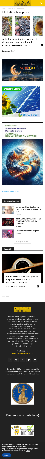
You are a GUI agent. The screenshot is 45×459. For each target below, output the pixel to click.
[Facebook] (10, 360)
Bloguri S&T (8, 249)
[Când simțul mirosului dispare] (8, 234)
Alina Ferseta (11, 286)
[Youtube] (35, 360)
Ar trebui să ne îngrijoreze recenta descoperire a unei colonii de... (20, 40)
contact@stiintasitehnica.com (22, 353)
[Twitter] (28, 360)
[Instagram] (16, 360)
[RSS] (22, 360)
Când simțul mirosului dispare (27, 231)
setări (28, 451)
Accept (6, 455)
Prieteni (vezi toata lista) (22, 415)
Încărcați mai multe (22, 242)
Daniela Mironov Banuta (12, 45)
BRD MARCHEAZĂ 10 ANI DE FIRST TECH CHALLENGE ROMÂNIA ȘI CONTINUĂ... (28, 221)
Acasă (4, 9)
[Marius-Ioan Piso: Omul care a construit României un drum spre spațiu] (8, 210)
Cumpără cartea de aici (10, 191)
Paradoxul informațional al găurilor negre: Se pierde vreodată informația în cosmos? (22, 279)
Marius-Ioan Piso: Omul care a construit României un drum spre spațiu (28, 209)
